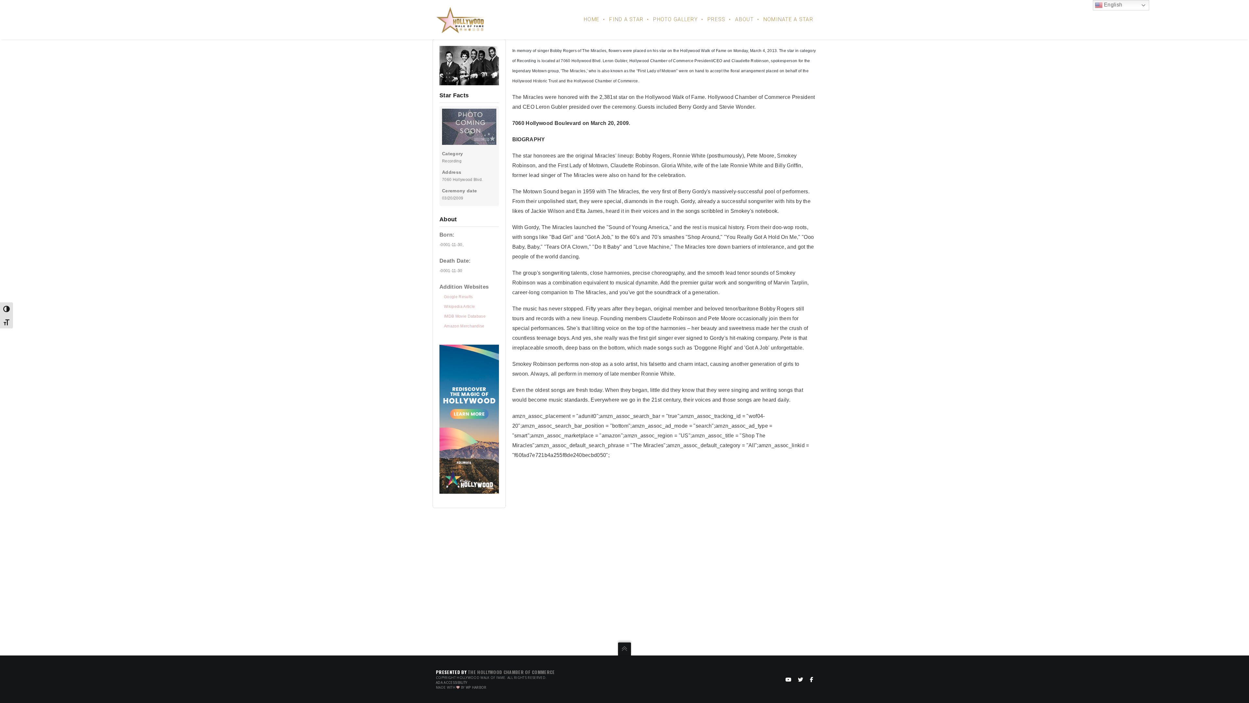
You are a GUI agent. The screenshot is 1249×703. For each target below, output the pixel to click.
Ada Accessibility (451, 682)
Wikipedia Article (459, 306)
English (1112, 4)
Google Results (458, 297)
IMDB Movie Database (465, 316)
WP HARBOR (476, 687)
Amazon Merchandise (464, 326)
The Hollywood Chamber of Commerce (511, 672)
